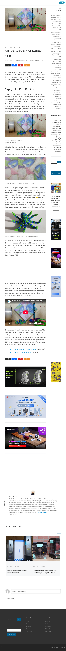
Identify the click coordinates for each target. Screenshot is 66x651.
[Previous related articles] (55, 531)
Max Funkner (10, 60)
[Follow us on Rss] (64, 648)
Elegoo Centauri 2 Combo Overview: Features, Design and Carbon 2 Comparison (56, 36)
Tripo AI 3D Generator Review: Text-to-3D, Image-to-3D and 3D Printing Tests (56, 73)
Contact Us (29, 631)
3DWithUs (8, 647)
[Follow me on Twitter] (52, 648)
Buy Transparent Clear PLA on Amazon (23, 349)
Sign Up (28, 624)
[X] (8, 65)
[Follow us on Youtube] (57, 648)
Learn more (58, 151)
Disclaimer (48, 624)
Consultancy (29, 629)
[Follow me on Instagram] (59, 648)
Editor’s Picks (48, 631)
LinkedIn (39, 512)
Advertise (28, 626)
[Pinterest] (20, 65)
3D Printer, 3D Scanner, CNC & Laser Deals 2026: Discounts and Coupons (56, 84)
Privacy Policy (49, 629)
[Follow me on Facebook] (54, 648)
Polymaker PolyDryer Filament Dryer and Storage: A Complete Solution (45, 572)
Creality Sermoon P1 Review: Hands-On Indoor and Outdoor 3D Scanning (56, 104)
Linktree (45, 512)
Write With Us (29, 634)
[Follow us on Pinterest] (62, 648)
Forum (27, 621)
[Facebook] (14, 65)
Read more (56, 210)
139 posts (12, 514)
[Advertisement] (25, 269)
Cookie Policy (48, 626)
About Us (47, 621)
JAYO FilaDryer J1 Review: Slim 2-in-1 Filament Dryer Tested (17, 572)
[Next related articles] (59, 531)
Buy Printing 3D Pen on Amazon (20, 352)
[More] (27, 65)
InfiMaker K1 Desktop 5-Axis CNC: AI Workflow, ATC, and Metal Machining (56, 63)
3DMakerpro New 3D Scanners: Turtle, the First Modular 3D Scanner (56, 94)
